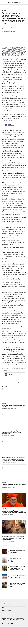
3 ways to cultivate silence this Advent (17, 551)
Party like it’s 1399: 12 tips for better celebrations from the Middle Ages (17, 568)
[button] (3, 2)
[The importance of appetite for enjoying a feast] (4, 560)
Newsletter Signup (6, 604)
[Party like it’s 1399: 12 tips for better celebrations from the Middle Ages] (4, 568)
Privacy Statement (6, 610)
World (4, 10)
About (3, 607)
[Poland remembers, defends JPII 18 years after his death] (14, 474)
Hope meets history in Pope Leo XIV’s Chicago (18, 576)
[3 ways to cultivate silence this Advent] (4, 551)
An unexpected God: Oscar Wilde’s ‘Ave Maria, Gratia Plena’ (17, 585)
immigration (14, 88)
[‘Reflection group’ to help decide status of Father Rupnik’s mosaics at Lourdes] (14, 395)
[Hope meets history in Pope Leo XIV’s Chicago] (4, 576)
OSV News (11, 125)
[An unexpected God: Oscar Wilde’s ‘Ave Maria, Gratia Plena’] (4, 585)
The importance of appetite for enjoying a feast (17, 559)
